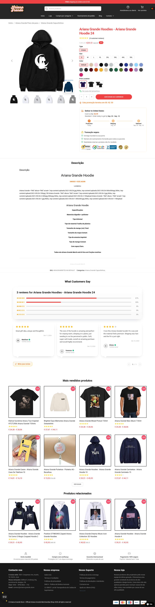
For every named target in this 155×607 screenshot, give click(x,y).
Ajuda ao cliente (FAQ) (87, 587)
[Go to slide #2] (25, 99)
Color (81, 61)
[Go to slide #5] (61, 99)
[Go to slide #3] (37, 99)
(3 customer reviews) (96, 38)
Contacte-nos (84, 584)
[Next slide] (72, 60)
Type (81, 46)
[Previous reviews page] (129, 364)
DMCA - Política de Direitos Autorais (56, 584)
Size (80, 54)
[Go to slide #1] (14, 99)
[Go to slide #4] (49, 99)
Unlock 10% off (5, 597)
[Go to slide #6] (73, 99)
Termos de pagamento (87, 578)
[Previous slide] (12, 60)
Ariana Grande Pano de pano (26, 23)
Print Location (84, 79)
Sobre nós (47, 575)
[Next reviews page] (140, 364)
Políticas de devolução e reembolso (92, 581)
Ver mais (77, 484)
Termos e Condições (51, 578)
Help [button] (151, 604)
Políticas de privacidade (52, 581)
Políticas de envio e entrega (89, 575)
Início (11, 23)
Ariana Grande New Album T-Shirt (128, 421)
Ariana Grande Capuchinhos (52, 23)
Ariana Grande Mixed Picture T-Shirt (93, 421)
